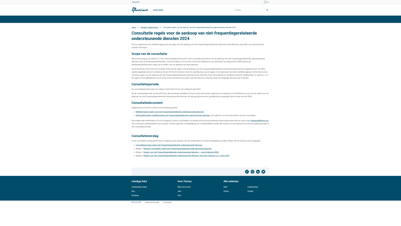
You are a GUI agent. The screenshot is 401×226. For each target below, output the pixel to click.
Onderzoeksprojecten (351, 19)
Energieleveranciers (237, 19)
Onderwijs (308, 19)
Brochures (135, 195)
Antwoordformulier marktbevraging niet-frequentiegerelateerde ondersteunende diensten (173, 115)
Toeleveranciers (326, 19)
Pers (179, 195)
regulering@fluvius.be (259, 120)
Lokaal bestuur (252, 187)
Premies (372, 19)
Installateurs (138, 19)
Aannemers (158, 19)
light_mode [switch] (265, 2)
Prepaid (250, 191)
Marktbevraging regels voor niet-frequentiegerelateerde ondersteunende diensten (170, 112)
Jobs (179, 191)
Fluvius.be (135, 2)
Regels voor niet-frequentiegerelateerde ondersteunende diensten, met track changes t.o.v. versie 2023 (186, 156)
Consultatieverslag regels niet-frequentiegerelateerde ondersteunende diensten (169, 145)
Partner (226, 191)
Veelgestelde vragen (139, 187)
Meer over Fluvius (184, 187)
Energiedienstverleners (184, 19)
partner (158, 10)
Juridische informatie (152, 202)
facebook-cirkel (247, 172)
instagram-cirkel (252, 172)
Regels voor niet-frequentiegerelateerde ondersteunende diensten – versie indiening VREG (181, 152)
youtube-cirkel (263, 172)
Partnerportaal (212, 19)
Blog (133, 191)
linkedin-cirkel (258, 172)
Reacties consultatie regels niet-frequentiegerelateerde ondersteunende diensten (178, 149)
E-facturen (292, 19)
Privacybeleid (167, 202)
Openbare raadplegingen (269, 19)
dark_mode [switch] (268, 2)
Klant (225, 187)
